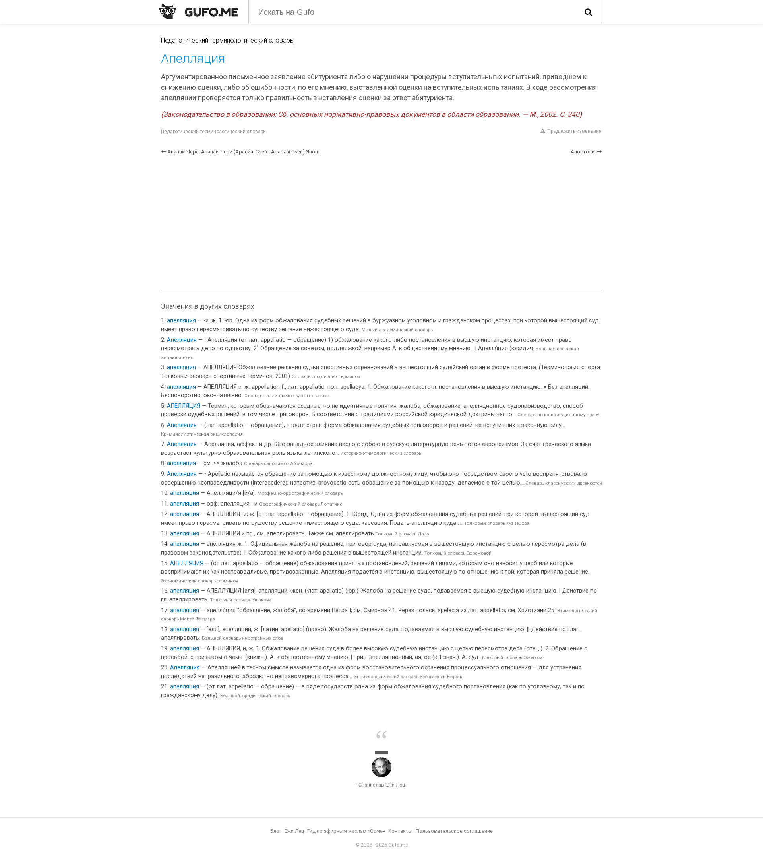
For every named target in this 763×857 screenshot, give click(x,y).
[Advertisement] (381, 223)
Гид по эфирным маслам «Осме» (346, 831)
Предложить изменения (574, 131)
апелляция (181, 320)
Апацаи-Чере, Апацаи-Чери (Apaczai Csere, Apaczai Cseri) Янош (243, 152)
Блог (275, 831)
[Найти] (588, 12)
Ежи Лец (294, 831)
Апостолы (583, 152)
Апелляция (182, 340)
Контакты (400, 831)
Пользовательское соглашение (454, 831)
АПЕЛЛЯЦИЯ (183, 406)
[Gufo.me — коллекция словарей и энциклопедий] (198, 11)
